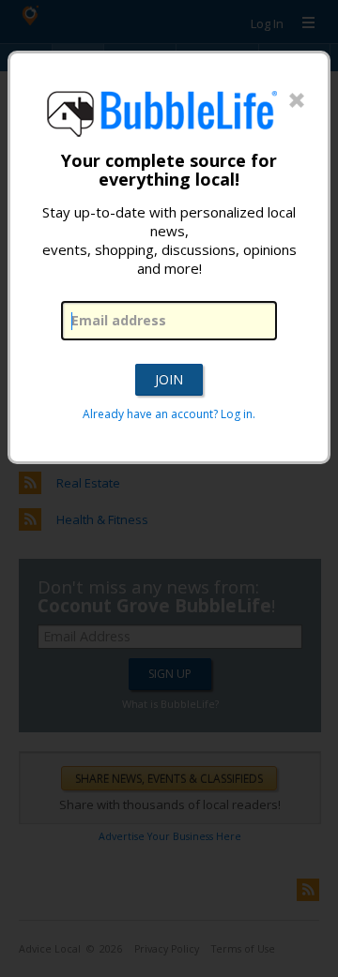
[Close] (296, 101)
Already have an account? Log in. (169, 414)
